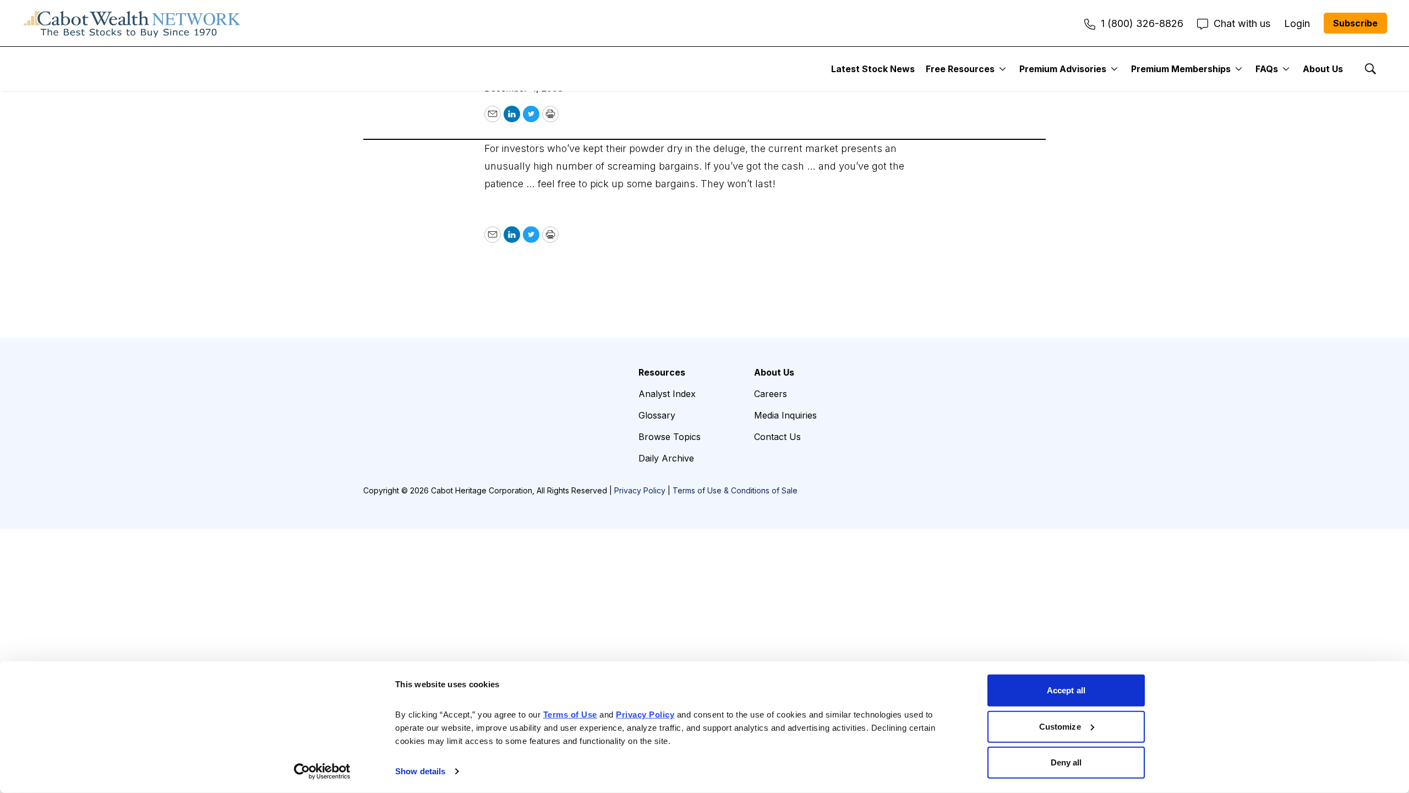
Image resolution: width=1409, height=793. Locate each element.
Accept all (1066, 690)
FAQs (1266, 68)
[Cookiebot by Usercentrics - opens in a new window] (322, 771)
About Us (1323, 68)
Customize (1060, 726)
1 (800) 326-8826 (1142, 23)
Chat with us (1242, 23)
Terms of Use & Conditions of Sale (735, 490)
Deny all (1066, 762)
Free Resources (960, 68)
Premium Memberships (1181, 68)
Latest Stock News (873, 68)
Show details (420, 771)
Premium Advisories (1062, 68)
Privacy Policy (639, 490)
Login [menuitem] (1297, 23)
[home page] (132, 23)
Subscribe (1355, 23)
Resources (661, 372)
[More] (1003, 69)
